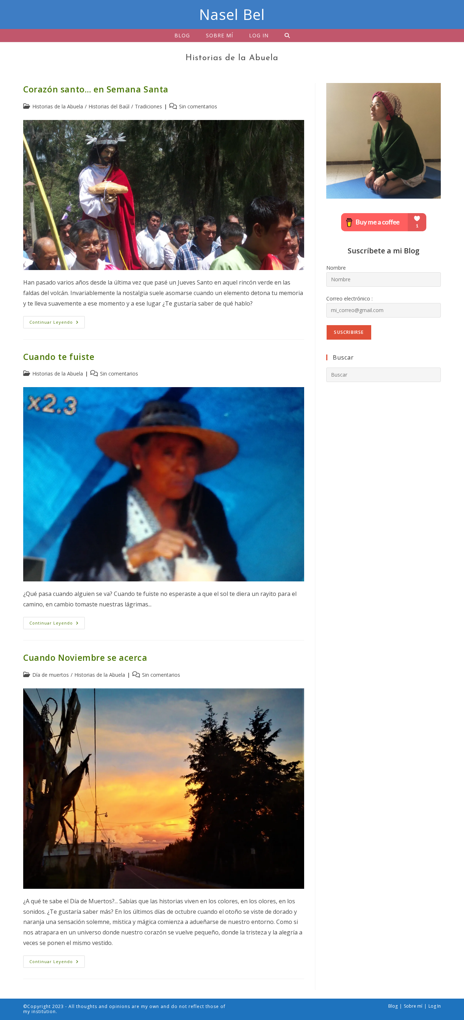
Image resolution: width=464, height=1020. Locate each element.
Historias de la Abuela (57, 106)
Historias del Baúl (108, 106)
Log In (434, 1006)
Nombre (336, 267)
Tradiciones (148, 106)
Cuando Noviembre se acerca (85, 657)
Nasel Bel (232, 14)
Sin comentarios (198, 106)
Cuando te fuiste (59, 356)
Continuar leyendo (57, 323)
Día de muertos (50, 674)
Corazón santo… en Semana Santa (96, 89)
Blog (393, 1006)
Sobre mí (413, 1006)
